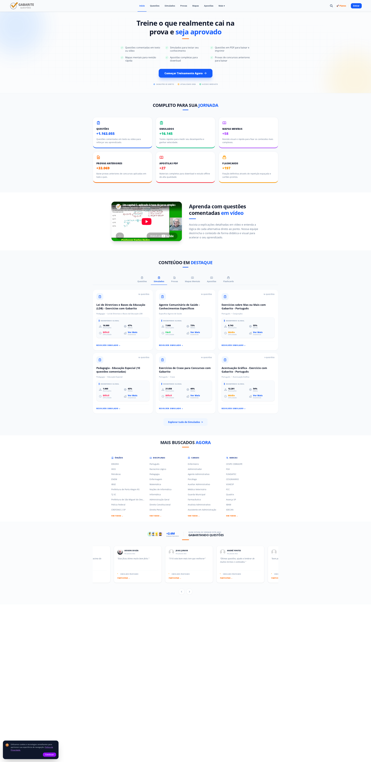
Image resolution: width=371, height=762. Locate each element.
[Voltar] (182, 592)
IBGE (113, 484)
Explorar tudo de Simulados (185, 422)
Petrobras (116, 474)
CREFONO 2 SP (118, 509)
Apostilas (208, 5)
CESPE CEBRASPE (234, 464)
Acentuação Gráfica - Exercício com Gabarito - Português (244, 369)
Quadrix (230, 494)
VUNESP (230, 484)
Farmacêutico (194, 499)
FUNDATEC (231, 474)
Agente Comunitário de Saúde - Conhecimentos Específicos (179, 306)
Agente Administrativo (198, 474)
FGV (228, 469)
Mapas (195, 5)
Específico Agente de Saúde (170, 314)
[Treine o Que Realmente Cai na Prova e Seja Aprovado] (22, 5)
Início (142, 5)
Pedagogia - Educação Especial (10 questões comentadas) (118, 369)
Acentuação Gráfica (241, 377)
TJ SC (113, 494)
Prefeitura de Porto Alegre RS (125, 489)
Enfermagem (156, 479)
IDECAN (229, 509)
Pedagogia (100, 314)
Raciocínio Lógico (158, 469)
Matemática (155, 484)
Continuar (49, 754)
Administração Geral (159, 499)
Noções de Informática (160, 489)
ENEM (114, 479)
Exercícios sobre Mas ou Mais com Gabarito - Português (244, 306)
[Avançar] (189, 592)
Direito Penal (156, 509)
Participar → (94, 578)
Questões (154, 5)
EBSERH (115, 464)
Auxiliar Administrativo (199, 484)
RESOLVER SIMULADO (108, 345)
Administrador (195, 469)
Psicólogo (192, 479)
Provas (183, 5)
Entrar (356, 5)
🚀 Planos (341, 5)
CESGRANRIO (232, 479)
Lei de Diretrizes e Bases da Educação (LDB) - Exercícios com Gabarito (120, 306)
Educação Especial (114, 377)
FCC (228, 489)
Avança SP (231, 499)
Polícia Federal (118, 504)
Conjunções (238, 314)
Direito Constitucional (160, 504)
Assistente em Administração (202, 509)
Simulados (170, 5)
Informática (155, 494)
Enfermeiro (193, 464)
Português (226, 314)
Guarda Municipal (196, 494)
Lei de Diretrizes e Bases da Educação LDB (124, 314)
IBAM (228, 504)
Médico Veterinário (197, 489)
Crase (172, 377)
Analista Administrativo (199, 504)
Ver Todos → (117, 516)
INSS (113, 469)
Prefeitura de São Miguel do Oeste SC (128, 499)
